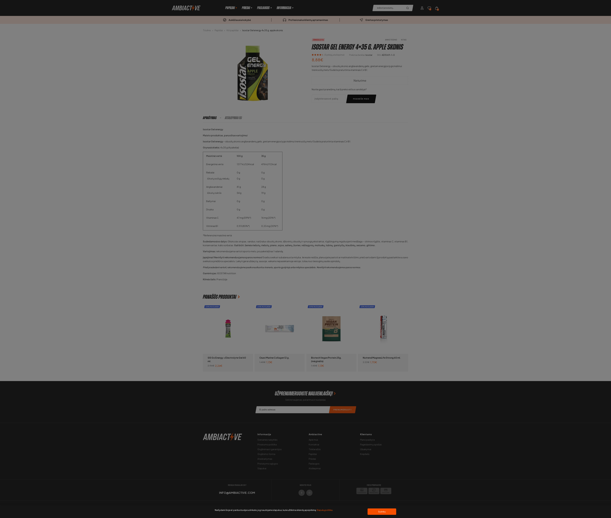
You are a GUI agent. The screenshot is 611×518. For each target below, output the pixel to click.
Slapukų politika (324, 510)
